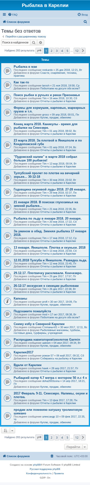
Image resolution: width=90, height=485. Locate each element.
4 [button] (62, 51)
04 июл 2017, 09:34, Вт (67, 342)
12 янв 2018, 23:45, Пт (62, 263)
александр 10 (50, 416)
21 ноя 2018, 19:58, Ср (65, 85)
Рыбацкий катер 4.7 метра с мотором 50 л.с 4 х (50, 378)
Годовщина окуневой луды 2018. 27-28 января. (50, 189)
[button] (39, 51)
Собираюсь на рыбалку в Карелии (61, 358)
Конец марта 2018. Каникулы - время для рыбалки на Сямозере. (46, 125)
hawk (45, 368)
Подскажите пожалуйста (32, 311)
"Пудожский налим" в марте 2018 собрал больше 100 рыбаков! (45, 158)
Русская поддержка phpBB (45, 469)
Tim (44, 98)
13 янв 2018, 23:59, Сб (63, 250)
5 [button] (67, 51)
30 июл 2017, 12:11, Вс (73, 327)
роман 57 (48, 355)
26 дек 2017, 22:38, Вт (62, 289)
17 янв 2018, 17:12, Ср (63, 238)
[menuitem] (13, 15)
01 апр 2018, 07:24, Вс (62, 147)
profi (44, 301)
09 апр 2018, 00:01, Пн (65, 114)
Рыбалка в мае (25, 66)
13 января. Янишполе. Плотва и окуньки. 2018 (49, 247)
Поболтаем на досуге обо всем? (60, 88)
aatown (46, 342)
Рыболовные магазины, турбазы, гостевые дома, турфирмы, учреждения (47, 331)
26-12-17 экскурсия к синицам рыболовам (46, 286)
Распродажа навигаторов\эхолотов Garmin (47, 339)
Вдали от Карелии (28, 365)
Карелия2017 (23, 352)
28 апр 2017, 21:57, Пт (64, 368)
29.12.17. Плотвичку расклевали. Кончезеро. (48, 273)
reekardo (47, 69)
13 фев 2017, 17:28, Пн (63, 400)
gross (45, 114)
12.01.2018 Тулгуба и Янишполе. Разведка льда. (50, 260)
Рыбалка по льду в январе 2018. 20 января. (48, 218)
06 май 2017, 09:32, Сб (70, 355)
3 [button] (57, 51)
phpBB (37, 464)
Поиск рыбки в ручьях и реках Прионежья (47, 95)
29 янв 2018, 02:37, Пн (63, 192)
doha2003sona (51, 381)
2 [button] (51, 51)
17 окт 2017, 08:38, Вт (63, 314)
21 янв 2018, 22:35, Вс (62, 209)
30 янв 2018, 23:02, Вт (62, 179)
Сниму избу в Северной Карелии (39, 324)
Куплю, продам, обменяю (55, 117)
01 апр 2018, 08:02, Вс (62, 130)
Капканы (20, 298)
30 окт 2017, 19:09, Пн (63, 301)
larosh (45, 85)
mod (44, 314)
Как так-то (21, 82)
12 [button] (76, 51)
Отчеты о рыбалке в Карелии (58, 101)
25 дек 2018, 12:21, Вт (69, 69)
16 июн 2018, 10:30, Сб (63, 98)
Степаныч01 (49, 327)
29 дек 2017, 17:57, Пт (62, 276)
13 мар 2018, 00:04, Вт (63, 163)
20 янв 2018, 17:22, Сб (63, 221)
